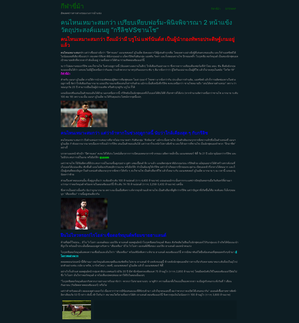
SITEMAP (230, 8)
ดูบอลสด (104, 157)
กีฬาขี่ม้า (72, 6)
